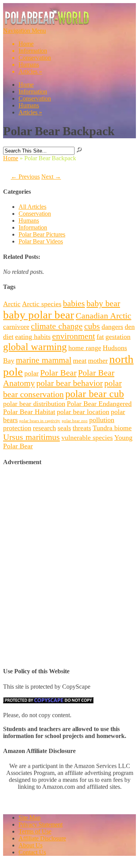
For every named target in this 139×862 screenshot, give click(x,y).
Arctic (11, 304)
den (130, 326)
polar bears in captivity (39, 421)
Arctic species (41, 304)
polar (31, 373)
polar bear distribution (34, 404)
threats (82, 428)
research (44, 428)
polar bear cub (94, 393)
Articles (30, 71)
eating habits (33, 336)
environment (73, 336)
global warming (35, 346)
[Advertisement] (69, 543)
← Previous (25, 176)
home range (84, 348)
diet (8, 336)
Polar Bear (58, 372)
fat (100, 336)
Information (33, 50)
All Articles (32, 206)
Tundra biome (112, 428)
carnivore (16, 326)
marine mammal (43, 360)
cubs (92, 326)
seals (64, 428)
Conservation (35, 57)
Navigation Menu (27, 51)
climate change (57, 326)
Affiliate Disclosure (42, 838)
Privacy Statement (41, 824)
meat (79, 360)
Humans (29, 64)
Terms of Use (35, 831)
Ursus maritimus (31, 437)
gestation (118, 336)
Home (26, 43)
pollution (101, 420)
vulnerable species (87, 437)
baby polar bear (38, 315)
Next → (51, 176)
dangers (112, 326)
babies (74, 303)
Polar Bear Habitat (29, 412)
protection (17, 428)
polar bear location (83, 412)
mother (98, 360)
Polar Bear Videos (41, 241)
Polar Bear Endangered (99, 404)
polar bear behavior (69, 383)
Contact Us (32, 852)
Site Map (30, 817)
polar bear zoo (75, 421)
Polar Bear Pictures (42, 234)
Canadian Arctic (103, 315)
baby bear (103, 303)
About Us (30, 845)
